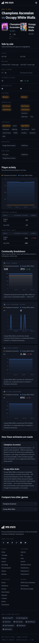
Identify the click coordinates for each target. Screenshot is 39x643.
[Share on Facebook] (12, 542)
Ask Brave (22, 625)
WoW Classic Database (28, 582)
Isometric (24, 113)
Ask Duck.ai (8, 629)
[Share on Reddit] (8, 542)
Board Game (5, 592)
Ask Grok (7, 622)
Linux (22, 558)
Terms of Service (8, 640)
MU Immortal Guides (27, 589)
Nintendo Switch (26, 565)
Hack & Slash (7, 133)
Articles (4, 574)
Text (31, 117)
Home (3, 552)
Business (4, 595)
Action (15, 126)
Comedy (4, 598)
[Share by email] (25, 542)
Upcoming (5, 565)
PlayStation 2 (25, 568)
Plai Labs (5, 154)
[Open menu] (36, 2)
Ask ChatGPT (9, 618)
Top (32, 640)
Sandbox (24, 133)
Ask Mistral (31, 622)
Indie (33, 129)
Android (23, 552)
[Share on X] (3, 542)
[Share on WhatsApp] (16, 542)
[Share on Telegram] (21, 542)
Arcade (4, 589)
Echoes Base (25, 586)
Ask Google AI (22, 618)
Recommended (6, 568)
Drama (4, 601)
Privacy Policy (22, 640)
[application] (19, 193)
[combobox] (19, 504)
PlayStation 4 (25, 574)
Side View (24, 117)
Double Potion (22, 637)
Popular (4, 558)
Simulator (33, 133)
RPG (4, 136)
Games (4, 571)
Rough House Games (9, 145)
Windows (5, 97)
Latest (4, 561)
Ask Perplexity (9, 625)
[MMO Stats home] (6, 3)
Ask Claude (19, 622)
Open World (6, 126)
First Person (6, 106)
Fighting (14, 129)
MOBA (16, 133)
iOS (22, 555)
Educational (25, 129)
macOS (23, 561)
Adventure (6, 129)
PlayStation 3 (25, 571)
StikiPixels (24, 145)
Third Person (6, 110)
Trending (4, 555)
